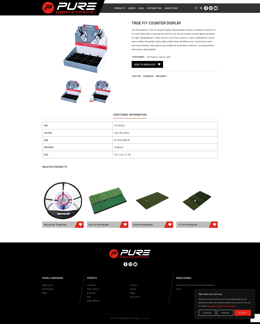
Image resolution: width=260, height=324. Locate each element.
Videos (131, 8)
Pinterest (161, 76)
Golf (168, 57)
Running (91, 292)
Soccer (133, 289)
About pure (171, 8)
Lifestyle (91, 285)
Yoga (132, 292)
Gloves (162, 57)
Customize (207, 312)
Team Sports (93, 289)
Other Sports (93, 300)
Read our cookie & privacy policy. (222, 305)
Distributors (154, 8)
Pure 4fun (134, 296)
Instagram (211, 8)
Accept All (242, 312)
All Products (152, 57)
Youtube (216, 8)
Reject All (225, 312)
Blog (141, 8)
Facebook (206, 8)
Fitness (133, 285)
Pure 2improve (125, 318)
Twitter (136, 76)
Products (119, 8)
